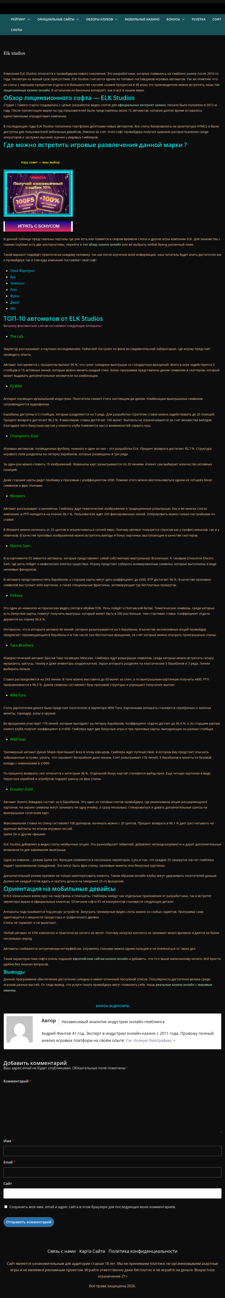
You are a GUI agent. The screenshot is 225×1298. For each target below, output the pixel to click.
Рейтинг (18, 19)
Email (9, 1162)
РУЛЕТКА (198, 19)
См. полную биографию (149, 1040)
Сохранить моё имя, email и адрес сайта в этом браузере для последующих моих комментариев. (92, 1206)
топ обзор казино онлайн (102, 244)
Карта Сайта (92, 1251)
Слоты (16, 30)
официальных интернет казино (142, 105)
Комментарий (17, 1081)
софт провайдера (129, 132)
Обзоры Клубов (99, 19)
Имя (9, 1140)
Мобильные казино (142, 19)
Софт (216, 19)
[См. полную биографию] (174, 1040)
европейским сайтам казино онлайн (100, 959)
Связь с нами (61, 1251)
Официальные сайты (55, 19)
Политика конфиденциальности (143, 1251)
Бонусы (173, 19)
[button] (27, 19)
